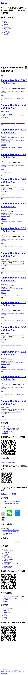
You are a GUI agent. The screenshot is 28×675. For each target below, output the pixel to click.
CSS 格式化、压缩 (7, 431)
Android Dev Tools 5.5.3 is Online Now (13, 328)
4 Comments (19, 345)
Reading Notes (7, 566)
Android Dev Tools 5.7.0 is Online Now (13, 180)
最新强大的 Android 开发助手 (9, 462)
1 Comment (19, 197)
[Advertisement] (14, 50)
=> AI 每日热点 (5, 426)
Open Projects (7, 28)
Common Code (7, 550)
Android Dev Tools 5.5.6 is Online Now (13, 279)
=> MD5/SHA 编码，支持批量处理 (9, 598)
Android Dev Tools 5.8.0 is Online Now (13, 131)
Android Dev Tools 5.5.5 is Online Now (13, 304)
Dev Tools (6, 22)
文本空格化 (5, 433)
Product (13, 98)
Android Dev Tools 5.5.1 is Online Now (13, 378)
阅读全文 (3, 95)
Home (5, 21)
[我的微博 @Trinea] (3, 515)
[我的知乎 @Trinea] (17, 515)
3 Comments (19, 246)
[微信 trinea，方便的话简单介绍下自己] (9, 515)
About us (6, 29)
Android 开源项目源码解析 (11, 503)
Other (5, 560)
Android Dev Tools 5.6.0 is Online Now (13, 205)
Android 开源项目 (8, 609)
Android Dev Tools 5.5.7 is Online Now (13, 254)
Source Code (7, 567)
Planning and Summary (9, 563)
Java (5, 25)
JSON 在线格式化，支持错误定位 (10, 428)
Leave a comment (20, 98)
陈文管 (5, 617)
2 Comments (19, 147)
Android (6, 24)
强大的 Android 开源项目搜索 (12, 501)
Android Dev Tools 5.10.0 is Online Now (14, 82)
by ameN (6, 34)
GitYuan (6, 615)
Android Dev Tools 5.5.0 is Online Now (13, 402)
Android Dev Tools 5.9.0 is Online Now (13, 106)
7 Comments (19, 172)
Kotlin (5, 556)
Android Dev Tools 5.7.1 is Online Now (13, 156)
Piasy (5, 614)
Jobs (5, 555)
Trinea (4, 3)
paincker (6, 618)
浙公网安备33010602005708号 (9, 671)
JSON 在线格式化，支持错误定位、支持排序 (13, 596)
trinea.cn (16, 670)
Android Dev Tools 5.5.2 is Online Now (13, 353)
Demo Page (6, 31)
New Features (7, 557)
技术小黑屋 (7, 612)
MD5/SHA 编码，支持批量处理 (10, 430)
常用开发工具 (7, 610)
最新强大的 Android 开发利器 (9, 494)
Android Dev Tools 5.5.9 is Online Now (13, 230)
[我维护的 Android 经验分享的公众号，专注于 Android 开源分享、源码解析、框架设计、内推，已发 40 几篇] (7, 483)
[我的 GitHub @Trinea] (3, 520)
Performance (7, 27)
